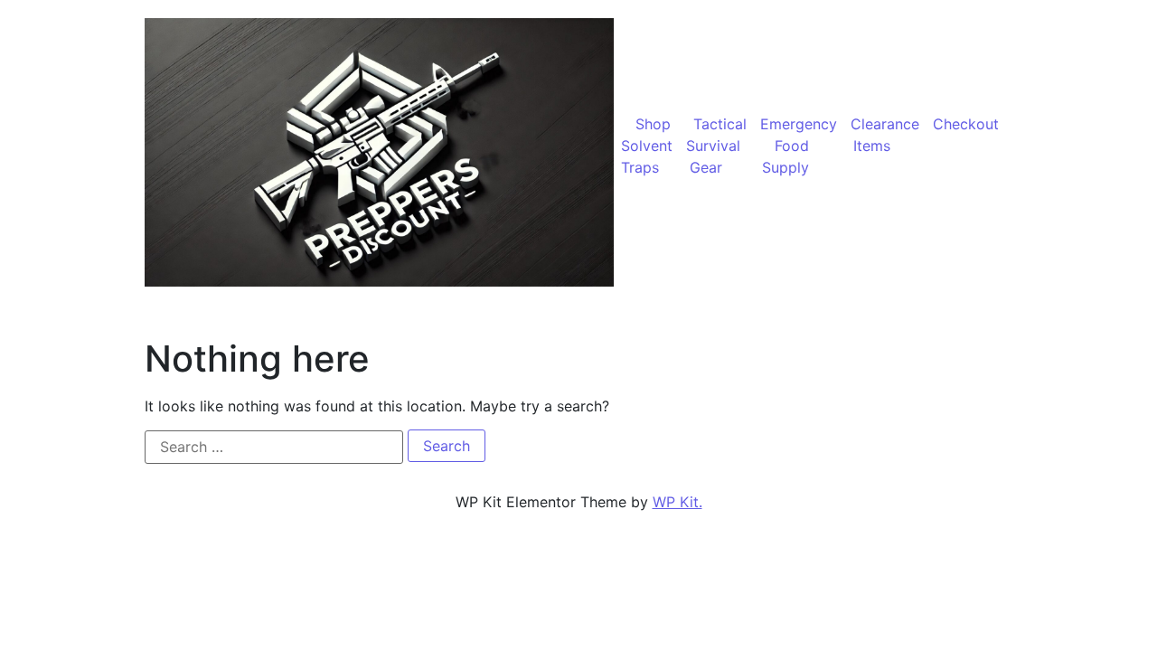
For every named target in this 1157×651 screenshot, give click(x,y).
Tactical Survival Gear (716, 145)
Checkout (966, 124)
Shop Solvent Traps (647, 145)
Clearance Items (885, 135)
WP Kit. (677, 502)
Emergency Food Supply (798, 145)
